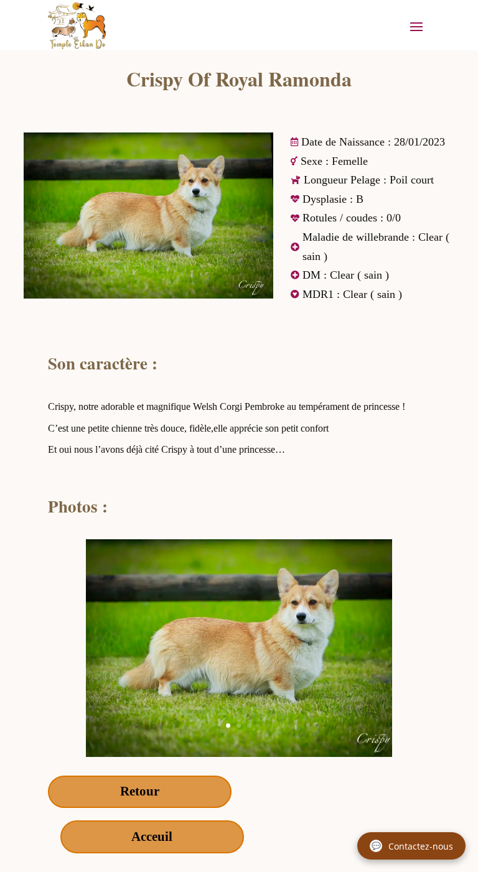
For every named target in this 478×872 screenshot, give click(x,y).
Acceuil (151, 836)
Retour (139, 791)
